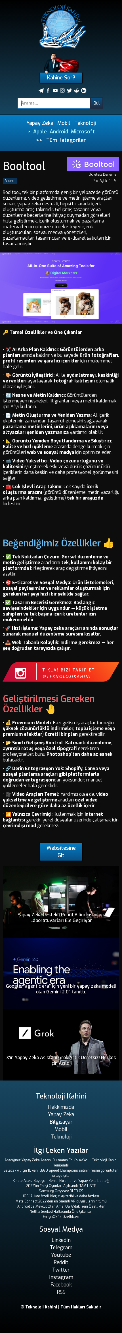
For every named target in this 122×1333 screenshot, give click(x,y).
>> (39, 140)
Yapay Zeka (39, 123)
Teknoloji (85, 123)
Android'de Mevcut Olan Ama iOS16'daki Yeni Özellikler (61, 1206)
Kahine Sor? (61, 77)
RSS (61, 1292)
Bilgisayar (61, 1121)
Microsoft (83, 131)
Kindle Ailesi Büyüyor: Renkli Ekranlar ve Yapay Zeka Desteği (61, 1180)
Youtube (61, 1255)
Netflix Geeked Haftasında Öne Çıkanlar (61, 1211)
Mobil (63, 123)
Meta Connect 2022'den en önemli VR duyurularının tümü (61, 1201)
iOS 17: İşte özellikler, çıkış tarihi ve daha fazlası (61, 1196)
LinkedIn (61, 1240)
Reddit (61, 1262)
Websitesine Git (61, 852)
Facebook (61, 1284)
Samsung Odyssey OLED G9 (61, 1191)
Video (9, 181)
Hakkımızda (61, 1107)
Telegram (61, 1247)
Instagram (61, 1277)
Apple (40, 131)
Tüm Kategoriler (66, 140)
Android (59, 131)
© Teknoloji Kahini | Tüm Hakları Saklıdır (61, 1307)
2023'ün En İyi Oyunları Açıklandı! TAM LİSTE (61, 1186)
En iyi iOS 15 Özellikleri (61, 1216)
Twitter (61, 1269)
